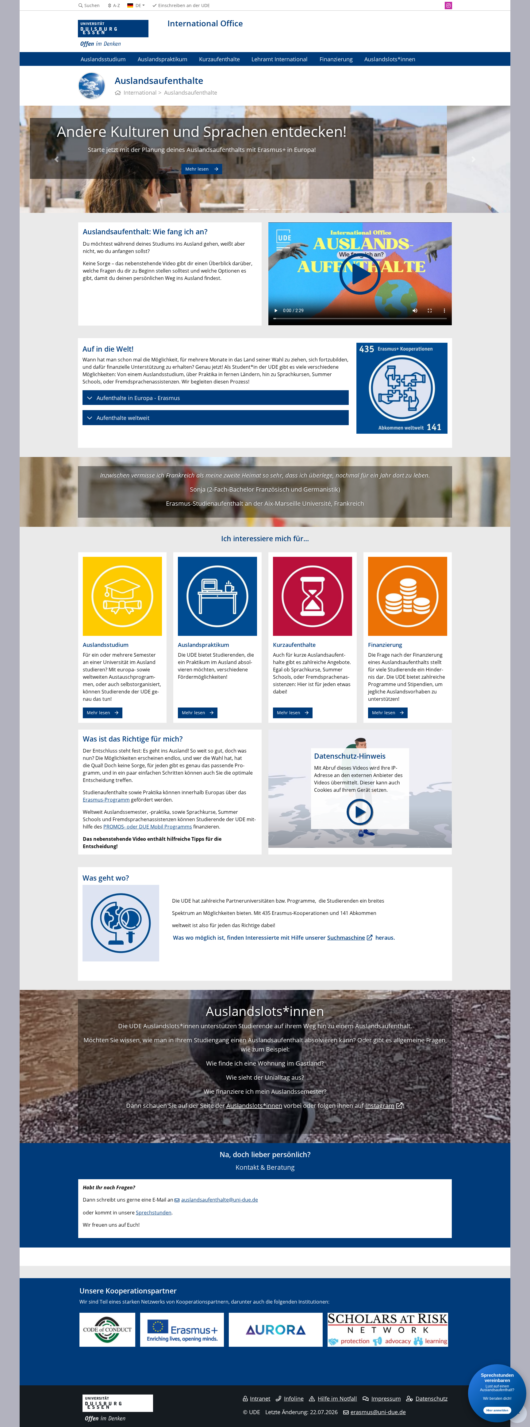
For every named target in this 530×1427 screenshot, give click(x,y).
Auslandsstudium (103, 59)
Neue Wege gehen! (265, 131)
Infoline (294, 1398)
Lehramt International (280, 59)
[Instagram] (448, 5)
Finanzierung (336, 59)
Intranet (260, 1398)
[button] (56, 159)
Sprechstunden (153, 1212)
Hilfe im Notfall (337, 1398)
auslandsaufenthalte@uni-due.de (219, 1199)
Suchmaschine (346, 937)
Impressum (386, 1398)
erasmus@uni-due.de (378, 1412)
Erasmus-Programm (106, 799)
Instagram (379, 1105)
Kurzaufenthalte (219, 59)
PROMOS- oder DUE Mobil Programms (147, 826)
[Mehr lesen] (122, 596)
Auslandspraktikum (162, 59)
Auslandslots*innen (389, 59)
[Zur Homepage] (113, 33)
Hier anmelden (497, 1410)
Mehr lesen (261, 178)
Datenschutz (431, 1398)
